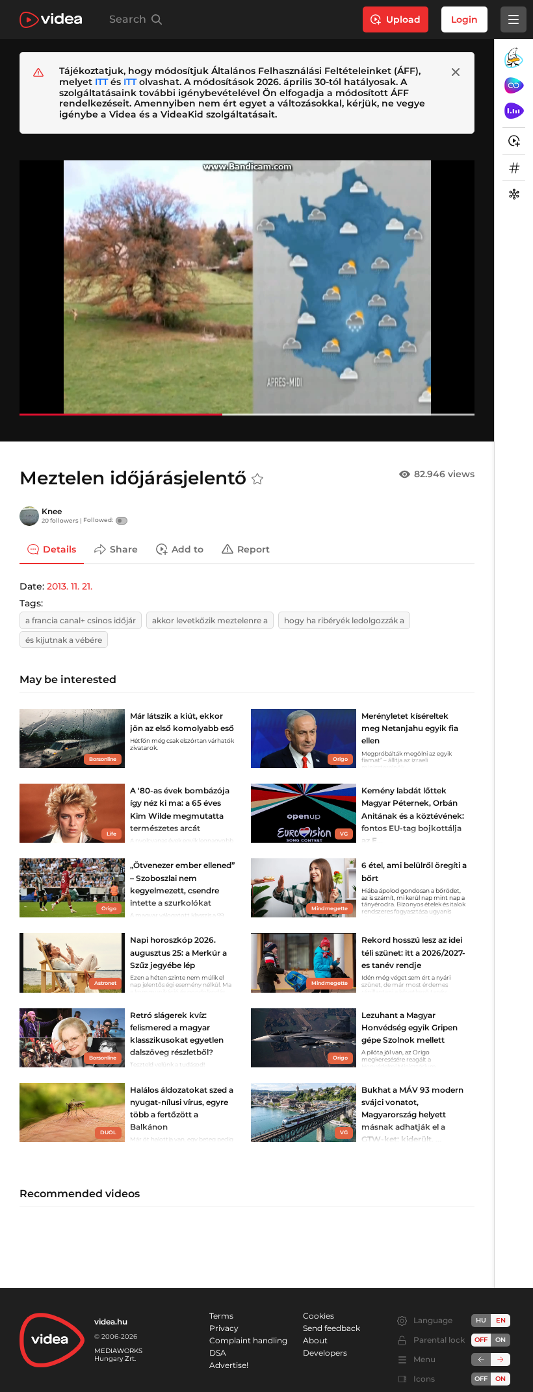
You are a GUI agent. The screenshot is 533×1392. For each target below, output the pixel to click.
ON (500, 1340)
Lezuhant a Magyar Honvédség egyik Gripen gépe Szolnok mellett (409, 1027)
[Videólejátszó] (247, 288)
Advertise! (228, 1365)
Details (59, 548)
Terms (221, 1316)
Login (464, 19)
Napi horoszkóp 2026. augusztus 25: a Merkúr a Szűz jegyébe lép (178, 952)
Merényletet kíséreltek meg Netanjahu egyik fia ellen (409, 728)
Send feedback (331, 1328)
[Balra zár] (481, 1359)
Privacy (224, 1328)
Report (253, 548)
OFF (481, 1378)
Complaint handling (248, 1340)
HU (481, 1320)
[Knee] (29, 516)
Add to (187, 548)
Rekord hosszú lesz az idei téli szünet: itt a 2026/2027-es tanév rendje (413, 952)
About (315, 1340)
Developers (325, 1353)
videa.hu (110, 1321)
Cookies (318, 1316)
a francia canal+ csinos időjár (80, 620)
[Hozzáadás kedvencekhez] (257, 479)
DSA (217, 1353)
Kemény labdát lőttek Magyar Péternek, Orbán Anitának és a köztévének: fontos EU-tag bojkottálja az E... (412, 815)
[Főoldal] (51, 20)
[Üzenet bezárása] (455, 72)
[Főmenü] (513, 19)
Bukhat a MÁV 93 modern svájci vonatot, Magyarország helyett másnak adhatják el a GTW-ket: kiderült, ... (412, 1115)
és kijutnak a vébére (63, 640)
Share (124, 548)
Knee (52, 511)
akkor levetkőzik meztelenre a (210, 620)
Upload (403, 19)
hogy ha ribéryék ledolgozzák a (344, 620)
